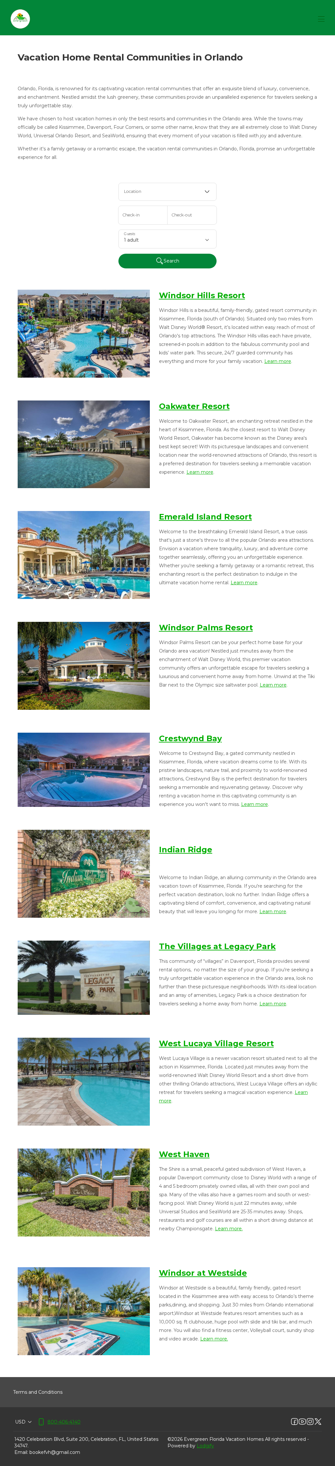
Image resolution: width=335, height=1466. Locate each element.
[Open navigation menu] (321, 19)
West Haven (184, 1154)
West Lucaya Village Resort (216, 1043)
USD (20, 1422)
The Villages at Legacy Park (217, 946)
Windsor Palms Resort (206, 627)
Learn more (277, 361)
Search (171, 261)
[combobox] (167, 192)
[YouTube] (302, 1422)
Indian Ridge (185, 849)
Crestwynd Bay (190, 738)
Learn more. (229, 1229)
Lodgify (205, 1446)
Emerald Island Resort (205, 516)
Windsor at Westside (203, 1273)
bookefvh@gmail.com (54, 1452)
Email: (21, 1452)
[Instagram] (310, 1422)
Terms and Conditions (37, 1392)
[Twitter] (318, 1422)
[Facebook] (294, 1422)
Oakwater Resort (194, 406)
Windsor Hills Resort (202, 295)
